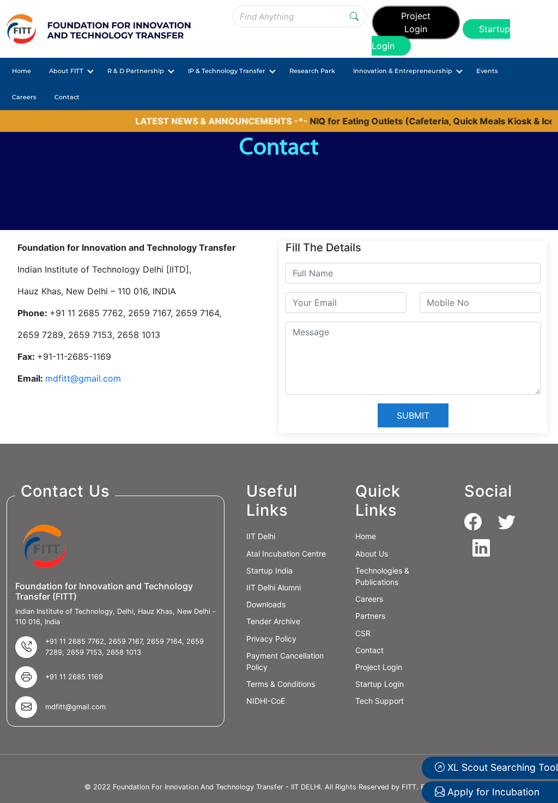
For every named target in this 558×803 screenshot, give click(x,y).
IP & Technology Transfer (226, 71)
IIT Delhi (260, 536)
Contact (67, 97)
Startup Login (379, 684)
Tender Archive (273, 621)
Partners (370, 615)
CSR (363, 633)
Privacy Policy (271, 638)
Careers (24, 97)
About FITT (66, 71)
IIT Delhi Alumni (273, 587)
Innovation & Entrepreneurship (402, 71)
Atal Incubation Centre (286, 553)
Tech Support (379, 700)
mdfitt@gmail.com (83, 378)
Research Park (312, 71)
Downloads (266, 604)
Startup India (269, 570)
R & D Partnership (135, 71)
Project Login (415, 22)
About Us (371, 553)
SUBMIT (413, 415)
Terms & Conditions (280, 684)
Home (21, 71)
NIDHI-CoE (265, 700)
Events (487, 71)
